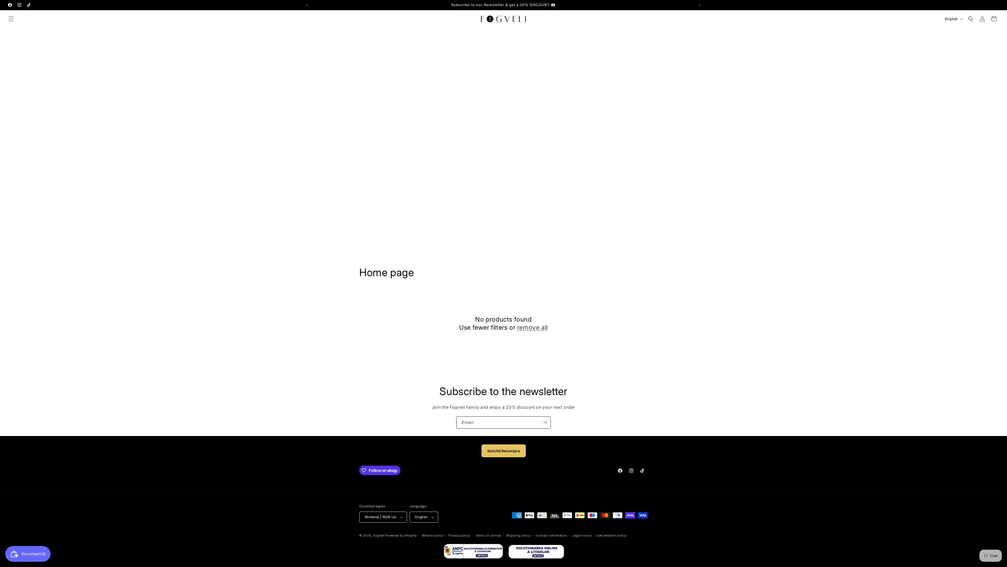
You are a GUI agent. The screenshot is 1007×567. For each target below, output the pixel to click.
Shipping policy (518, 535)
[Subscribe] (544, 422)
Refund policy (432, 535)
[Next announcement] (699, 5)
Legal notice (581, 535)
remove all (532, 327)
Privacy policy (459, 535)
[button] (11, 19)
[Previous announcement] (307, 5)
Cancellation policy (611, 535)
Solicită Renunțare (503, 451)
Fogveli (379, 535)
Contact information (551, 535)
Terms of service (488, 535)
